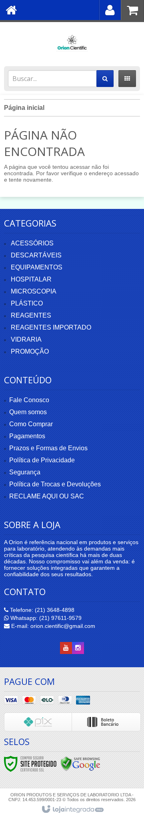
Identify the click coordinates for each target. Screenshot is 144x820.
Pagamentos (27, 436)
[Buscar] (105, 78)
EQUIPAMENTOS (36, 267)
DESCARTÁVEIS (36, 255)
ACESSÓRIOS (32, 243)
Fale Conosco (29, 400)
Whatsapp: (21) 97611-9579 (45, 618)
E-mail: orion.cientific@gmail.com (52, 626)
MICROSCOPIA (33, 291)
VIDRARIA (26, 339)
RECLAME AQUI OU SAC (46, 496)
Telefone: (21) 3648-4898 (41, 610)
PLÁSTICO (27, 303)
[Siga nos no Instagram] (78, 648)
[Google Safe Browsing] (80, 763)
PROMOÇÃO (30, 351)
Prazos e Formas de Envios (48, 448)
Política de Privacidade (42, 460)
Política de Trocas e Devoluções (55, 484)
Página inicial (24, 107)
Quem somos (28, 412)
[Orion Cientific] (72, 42)
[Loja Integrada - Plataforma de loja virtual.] (72, 809)
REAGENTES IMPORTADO (51, 327)
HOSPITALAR (31, 279)
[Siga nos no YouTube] (66, 648)
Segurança (24, 472)
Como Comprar (31, 424)
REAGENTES (31, 315)
